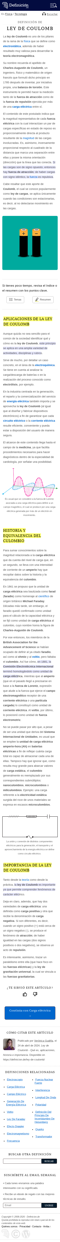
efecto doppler (15, 1126)
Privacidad (25, 1226)
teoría (25, 879)
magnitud (28, 138)
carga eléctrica (22, 106)
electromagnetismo (18, 1133)
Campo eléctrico (16, 1094)
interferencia (42, 1090)
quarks (39, 1129)
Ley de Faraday (16, 1119)
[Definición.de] (15, 5)
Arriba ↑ (47, 1226)
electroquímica (45, 365)
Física (8, 14)
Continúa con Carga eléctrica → (30, 1013)
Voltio (10, 1111)
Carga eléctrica (16, 1086)
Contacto (36, 1226)
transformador (43, 1136)
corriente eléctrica (43, 420)
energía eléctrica (18, 401)
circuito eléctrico (14, 420)
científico (43, 596)
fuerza (33, 176)
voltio (36, 656)
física (27, 41)
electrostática (12, 46)
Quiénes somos (10, 1226)
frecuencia (13, 1140)
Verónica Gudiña (43, 1040)
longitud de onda (45, 1097)
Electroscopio (15, 1079)
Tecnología (21, 14)
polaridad (40, 1104)
